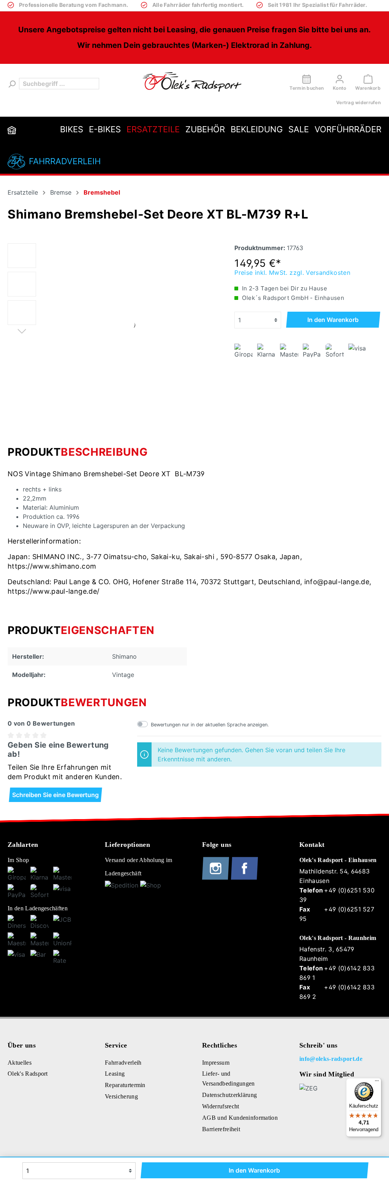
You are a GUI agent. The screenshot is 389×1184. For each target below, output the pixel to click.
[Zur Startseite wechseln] (192, 82)
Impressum (215, 1062)
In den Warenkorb (333, 319)
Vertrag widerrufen (358, 102)
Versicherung (121, 1096)
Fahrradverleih (65, 161)
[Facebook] (244, 878)
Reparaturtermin (125, 1085)
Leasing (115, 1073)
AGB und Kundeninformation (240, 1117)
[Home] (12, 130)
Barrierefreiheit (221, 1129)
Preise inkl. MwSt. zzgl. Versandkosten (292, 272)
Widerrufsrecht (220, 1106)
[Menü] (376, 1082)
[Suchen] (11, 83)
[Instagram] (216, 878)
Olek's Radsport (28, 1073)
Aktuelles (20, 1062)
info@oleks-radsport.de (330, 1059)
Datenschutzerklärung (229, 1095)
